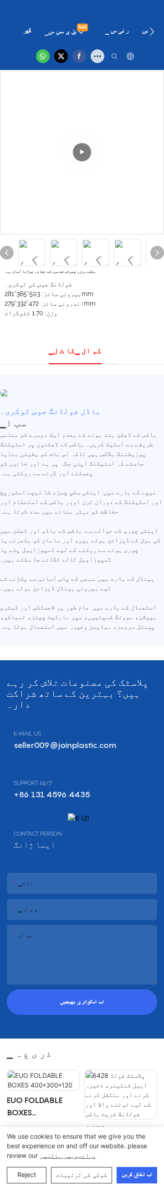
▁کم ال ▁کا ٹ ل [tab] (75, 350)
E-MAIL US (27, 734)
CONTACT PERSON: (38, 834)
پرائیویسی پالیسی (68, 1155)
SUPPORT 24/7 (32, 783)
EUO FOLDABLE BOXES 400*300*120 (35, 1107)
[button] (151, 31)
